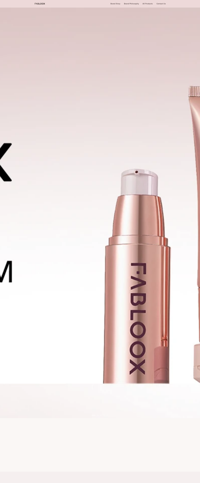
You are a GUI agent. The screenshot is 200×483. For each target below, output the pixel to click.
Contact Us (161, 4)
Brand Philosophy (131, 4)
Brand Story (115, 4)
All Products (148, 4)
